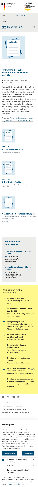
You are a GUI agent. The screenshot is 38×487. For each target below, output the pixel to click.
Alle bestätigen (28, 453)
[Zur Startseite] (28, 6)
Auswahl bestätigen (9, 453)
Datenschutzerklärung (16, 484)
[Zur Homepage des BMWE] (10, 6)
